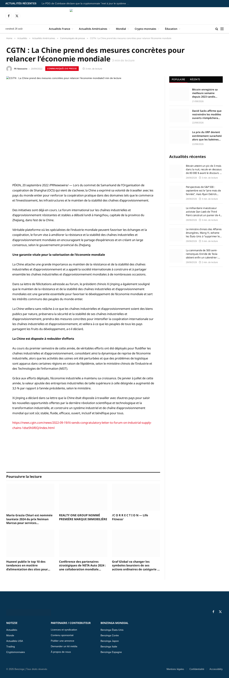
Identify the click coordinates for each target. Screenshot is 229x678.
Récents (195, 79)
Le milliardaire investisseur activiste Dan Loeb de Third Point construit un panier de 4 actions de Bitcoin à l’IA (203, 211)
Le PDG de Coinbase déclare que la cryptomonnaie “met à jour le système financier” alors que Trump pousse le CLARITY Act (86, 3)
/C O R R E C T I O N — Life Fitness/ (130, 517)
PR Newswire (20, 68)
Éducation (171, 28)
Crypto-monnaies (145, 28)
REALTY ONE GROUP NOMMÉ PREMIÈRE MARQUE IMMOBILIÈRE (83, 517)
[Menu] (222, 29)
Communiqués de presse (62, 68)
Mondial (121, 28)
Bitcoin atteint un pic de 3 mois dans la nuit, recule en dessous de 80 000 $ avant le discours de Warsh (204, 169)
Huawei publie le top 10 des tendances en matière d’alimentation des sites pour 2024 (27, 565)
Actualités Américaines (93, 28)
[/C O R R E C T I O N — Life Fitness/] (136, 497)
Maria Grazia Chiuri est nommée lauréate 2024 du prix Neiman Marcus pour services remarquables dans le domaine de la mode (29, 519)
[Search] (217, 29)
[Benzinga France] (114, 15)
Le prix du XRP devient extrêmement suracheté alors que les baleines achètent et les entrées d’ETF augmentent (207, 135)
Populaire (178, 79)
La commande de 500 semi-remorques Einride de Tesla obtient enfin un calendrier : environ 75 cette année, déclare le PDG (204, 254)
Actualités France (59, 28)
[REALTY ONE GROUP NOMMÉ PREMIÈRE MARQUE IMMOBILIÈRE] (83, 497)
